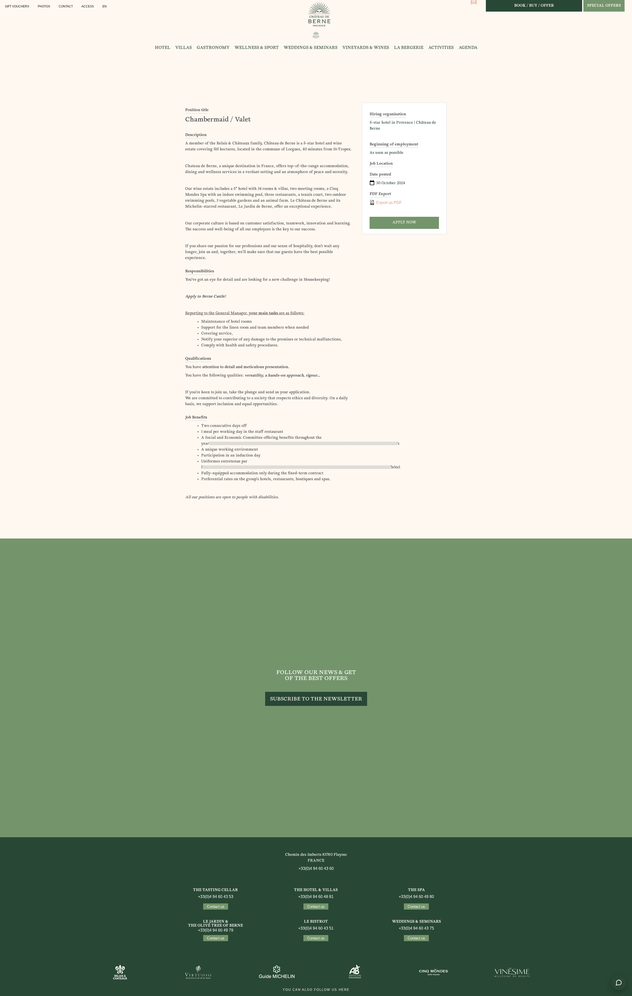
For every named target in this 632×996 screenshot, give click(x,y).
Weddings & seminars (310, 48)
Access (87, 6)
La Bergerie (408, 48)
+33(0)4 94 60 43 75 (416, 928)
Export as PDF (388, 202)
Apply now (404, 222)
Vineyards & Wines (365, 48)
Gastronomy (213, 48)
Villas (183, 48)
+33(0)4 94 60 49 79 (215, 930)
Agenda (468, 48)
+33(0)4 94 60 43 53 (215, 897)
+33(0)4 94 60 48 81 (316, 897)
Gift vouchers (17, 6)
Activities (441, 48)
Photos (44, 6)
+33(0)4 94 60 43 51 (316, 928)
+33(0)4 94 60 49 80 (416, 897)
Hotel (162, 48)
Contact (66, 6)
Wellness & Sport (257, 48)
